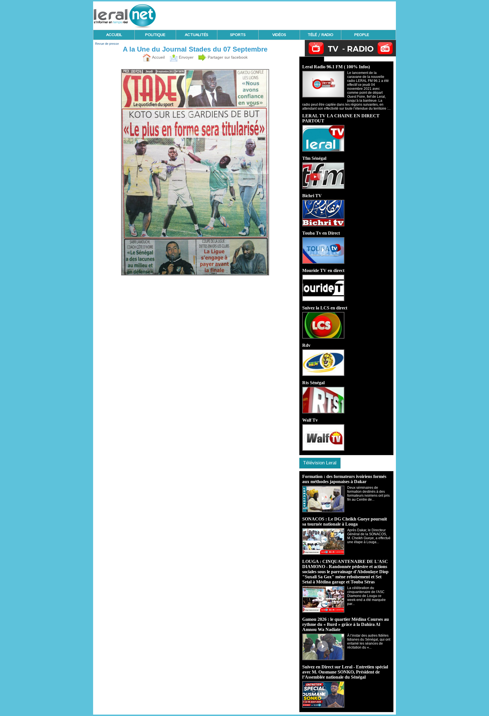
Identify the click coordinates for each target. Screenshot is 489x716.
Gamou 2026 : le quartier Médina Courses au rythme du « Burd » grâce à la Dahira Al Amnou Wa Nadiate (345, 624)
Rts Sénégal (313, 382)
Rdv (306, 345)
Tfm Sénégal (314, 158)
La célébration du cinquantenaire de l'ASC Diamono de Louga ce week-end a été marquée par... (366, 596)
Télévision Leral (319, 463)
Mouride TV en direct (323, 270)
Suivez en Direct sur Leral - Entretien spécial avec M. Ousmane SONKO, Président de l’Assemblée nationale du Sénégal (345, 671)
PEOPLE (361, 35)
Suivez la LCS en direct (324, 307)
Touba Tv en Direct (321, 233)
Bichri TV (312, 195)
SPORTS (238, 35)
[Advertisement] (293, 14)
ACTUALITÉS (196, 35)
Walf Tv (310, 420)
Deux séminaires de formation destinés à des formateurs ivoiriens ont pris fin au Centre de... (368, 494)
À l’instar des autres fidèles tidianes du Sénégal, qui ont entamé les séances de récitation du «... (368, 641)
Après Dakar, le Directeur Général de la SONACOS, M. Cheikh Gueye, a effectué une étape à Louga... (369, 536)
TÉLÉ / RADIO (320, 35)
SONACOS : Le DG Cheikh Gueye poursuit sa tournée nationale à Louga (344, 521)
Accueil (158, 57)
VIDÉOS (279, 35)
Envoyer (186, 57)
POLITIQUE (155, 35)
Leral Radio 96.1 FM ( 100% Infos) (336, 66)
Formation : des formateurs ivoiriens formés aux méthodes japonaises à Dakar (344, 479)
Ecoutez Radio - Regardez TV (312, 59)
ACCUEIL (114, 35)
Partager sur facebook (227, 57)
